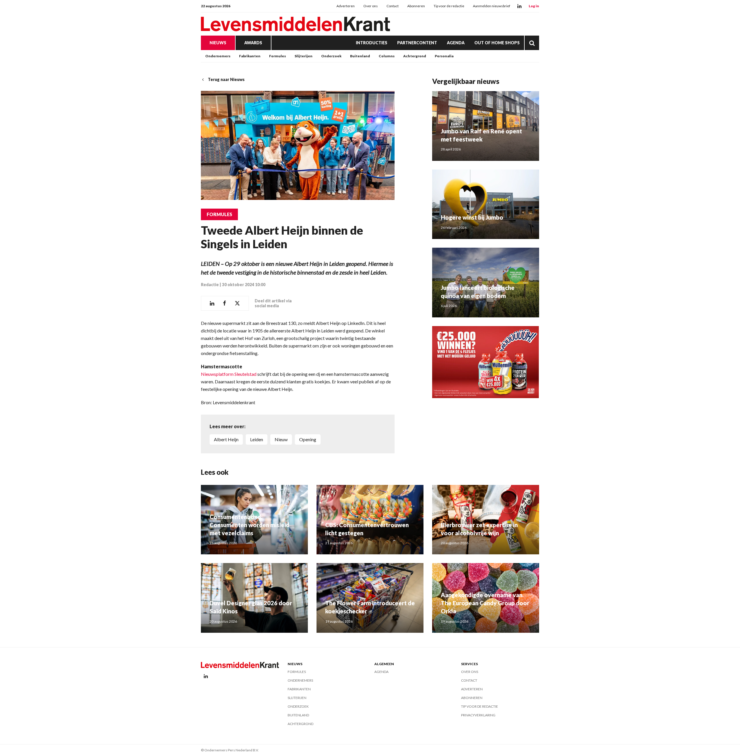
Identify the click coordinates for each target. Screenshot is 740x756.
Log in (534, 6)
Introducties (371, 42)
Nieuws (218, 42)
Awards (253, 42)
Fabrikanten (249, 56)
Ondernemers (217, 56)
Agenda (456, 42)
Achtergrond (414, 56)
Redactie (210, 284)
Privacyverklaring (478, 715)
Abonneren (416, 6)
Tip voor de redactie (449, 6)
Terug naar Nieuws (226, 79)
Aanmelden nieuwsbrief (491, 6)
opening (307, 439)
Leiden (256, 439)
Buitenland (360, 56)
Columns (387, 56)
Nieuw (281, 439)
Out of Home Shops (497, 42)
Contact (392, 6)
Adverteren (345, 6)
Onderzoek (331, 56)
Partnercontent (417, 42)
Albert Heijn (226, 439)
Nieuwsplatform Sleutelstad (228, 374)
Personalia (444, 56)
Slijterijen (303, 56)
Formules (277, 56)
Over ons (370, 6)
